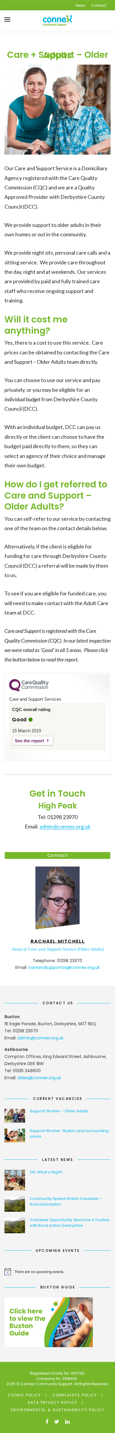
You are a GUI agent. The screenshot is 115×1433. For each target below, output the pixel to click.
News (80, 5)
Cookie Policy (24, 1395)
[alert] (57, 1271)
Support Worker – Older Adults (59, 1111)
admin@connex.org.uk (65, 826)
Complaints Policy (74, 1395)
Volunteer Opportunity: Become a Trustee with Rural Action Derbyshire (69, 1222)
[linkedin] (67, 1421)
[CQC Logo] (29, 690)
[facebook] (46, 1421)
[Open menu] (7, 19)
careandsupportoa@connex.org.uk (64, 967)
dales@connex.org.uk (39, 1078)
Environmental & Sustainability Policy (57, 1409)
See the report (29, 740)
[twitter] (56, 1421)
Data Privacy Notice (52, 1402)
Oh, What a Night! (46, 1172)
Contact (98, 5)
